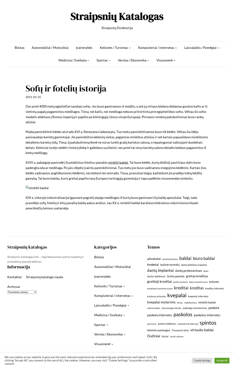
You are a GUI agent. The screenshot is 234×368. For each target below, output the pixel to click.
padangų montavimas (195, 307)
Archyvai (13, 287)
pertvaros (151, 324)
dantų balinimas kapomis (194, 264)
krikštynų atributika (156, 296)
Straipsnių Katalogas (117, 16)
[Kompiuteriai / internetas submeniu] (176, 48)
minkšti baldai (207, 302)
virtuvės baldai (202, 330)
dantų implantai (160, 270)
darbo (205, 271)
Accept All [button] (222, 360)
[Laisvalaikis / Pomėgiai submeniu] (219, 48)
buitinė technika (170, 264)
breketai (153, 264)
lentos (180, 302)
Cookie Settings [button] (202, 360)
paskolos (182, 314)
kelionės (214, 281)
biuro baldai (204, 258)
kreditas (197, 288)
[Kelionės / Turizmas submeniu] (130, 48)
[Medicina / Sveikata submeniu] (88, 60)
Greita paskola (175, 276)
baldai (185, 258)
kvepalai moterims (161, 302)
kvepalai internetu (198, 296)
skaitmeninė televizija (188, 323)
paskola (213, 308)
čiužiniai (153, 336)
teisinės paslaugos (158, 330)
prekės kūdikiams (167, 323)
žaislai (165, 336)
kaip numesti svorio (198, 282)
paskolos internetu (207, 315)
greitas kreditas (197, 276)
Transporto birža (180, 330)
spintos (208, 322)
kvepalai (176, 295)
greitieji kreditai (159, 281)
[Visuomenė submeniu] (174, 60)
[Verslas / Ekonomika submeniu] (148, 60)
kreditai (181, 287)
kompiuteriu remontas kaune (160, 288)
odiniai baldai (153, 308)
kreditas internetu (214, 288)
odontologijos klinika (171, 308)
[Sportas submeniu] (110, 60)
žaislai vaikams (177, 336)
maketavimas (190, 302)
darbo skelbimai (156, 276)
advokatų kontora (170, 259)
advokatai (154, 259)
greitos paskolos (180, 282)
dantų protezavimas (188, 271)
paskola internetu (159, 315)
